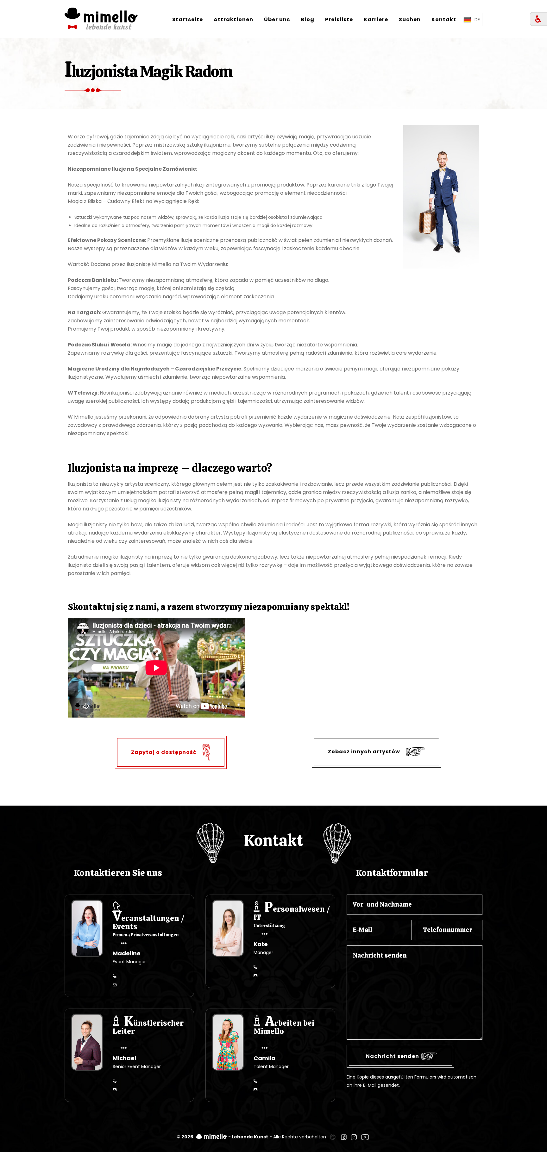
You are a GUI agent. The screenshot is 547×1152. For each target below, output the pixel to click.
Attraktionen (233, 19)
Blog (307, 19)
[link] (333, 1137)
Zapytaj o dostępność (164, 752)
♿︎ (538, 19)
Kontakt (443, 19)
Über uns (277, 19)
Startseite (187, 19)
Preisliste (339, 19)
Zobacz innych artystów (364, 751)
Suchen (410, 19)
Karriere (376, 19)
